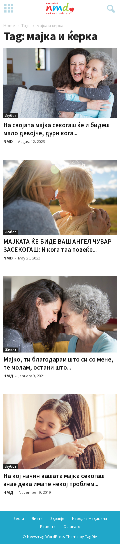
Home (9, 25)
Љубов (11, 115)
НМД (8, 375)
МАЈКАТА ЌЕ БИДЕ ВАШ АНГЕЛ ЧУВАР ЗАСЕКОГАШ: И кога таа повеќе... (57, 245)
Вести (18, 518)
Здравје (57, 518)
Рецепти (48, 526)
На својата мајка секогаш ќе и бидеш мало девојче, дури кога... (56, 129)
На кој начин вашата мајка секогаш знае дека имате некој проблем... (54, 480)
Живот (10, 349)
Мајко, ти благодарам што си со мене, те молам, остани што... (58, 363)
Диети (37, 518)
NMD (8, 141)
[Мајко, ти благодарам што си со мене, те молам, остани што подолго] (60, 314)
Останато (71, 526)
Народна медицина (89, 518)
